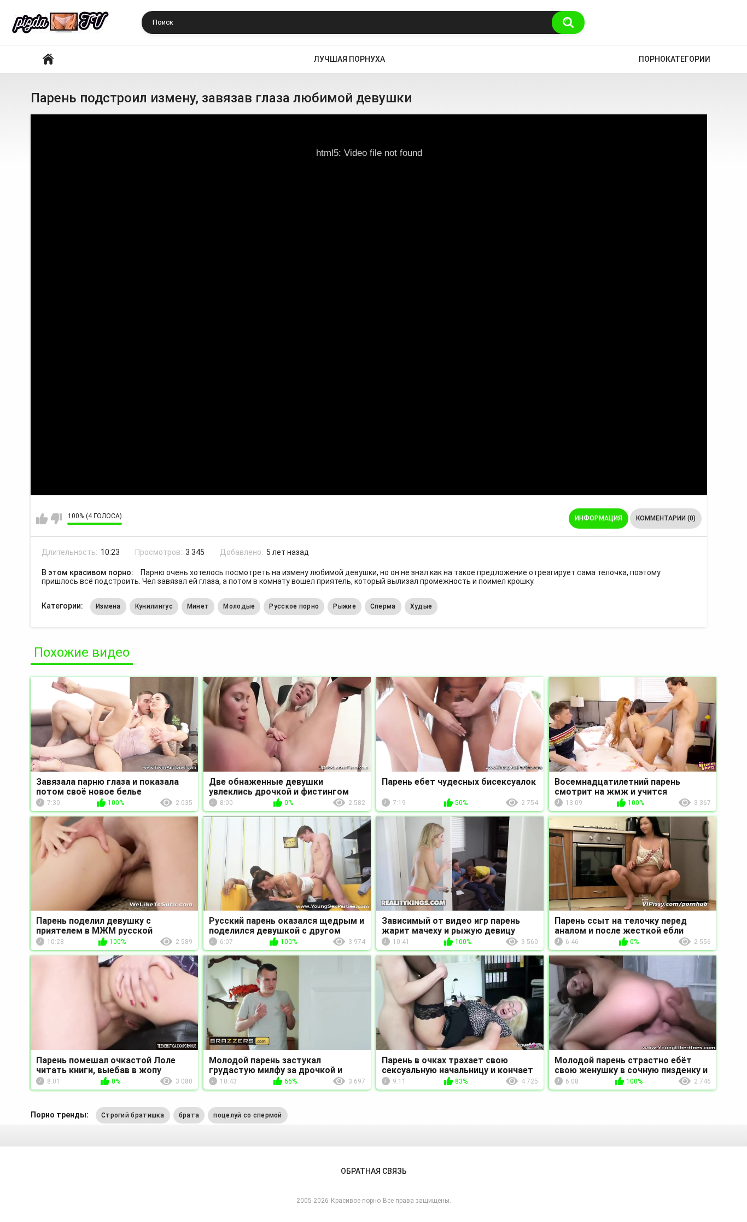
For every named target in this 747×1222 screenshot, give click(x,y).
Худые (421, 606)
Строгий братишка (133, 1115)
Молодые (239, 606)
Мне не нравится (56, 518)
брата (189, 1115)
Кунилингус (154, 606)
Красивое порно (48, 59)
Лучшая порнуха (349, 59)
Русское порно (294, 606)
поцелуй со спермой (247, 1115)
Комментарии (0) (666, 518)
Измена (108, 606)
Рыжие (344, 606)
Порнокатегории (674, 59)
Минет (198, 606)
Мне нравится (42, 518)
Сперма (383, 606)
